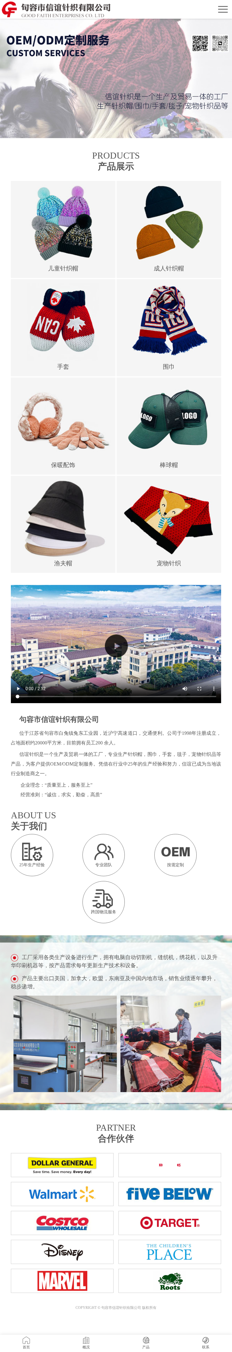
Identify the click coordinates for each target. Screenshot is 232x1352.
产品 (146, 1347)
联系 (205, 1347)
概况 (86, 1347)
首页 (26, 1347)
